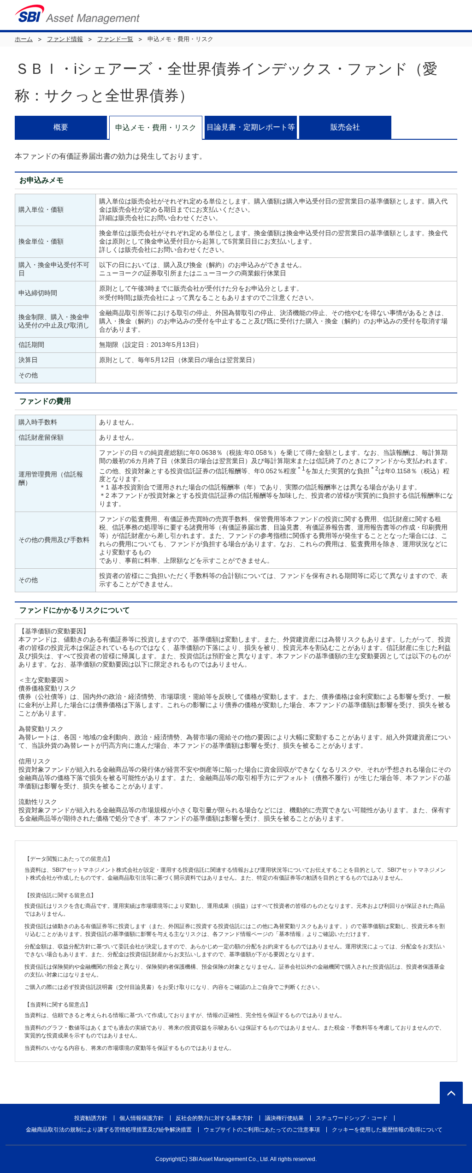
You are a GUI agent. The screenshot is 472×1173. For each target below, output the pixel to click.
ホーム (24, 39)
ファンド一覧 (115, 39)
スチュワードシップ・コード (352, 1118)
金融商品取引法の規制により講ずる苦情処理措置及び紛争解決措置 (109, 1129)
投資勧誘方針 (90, 1118)
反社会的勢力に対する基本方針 (214, 1118)
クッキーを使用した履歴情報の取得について (387, 1129)
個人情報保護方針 (141, 1118)
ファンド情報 (65, 39)
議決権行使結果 (284, 1118)
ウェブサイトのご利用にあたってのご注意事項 (262, 1129)
